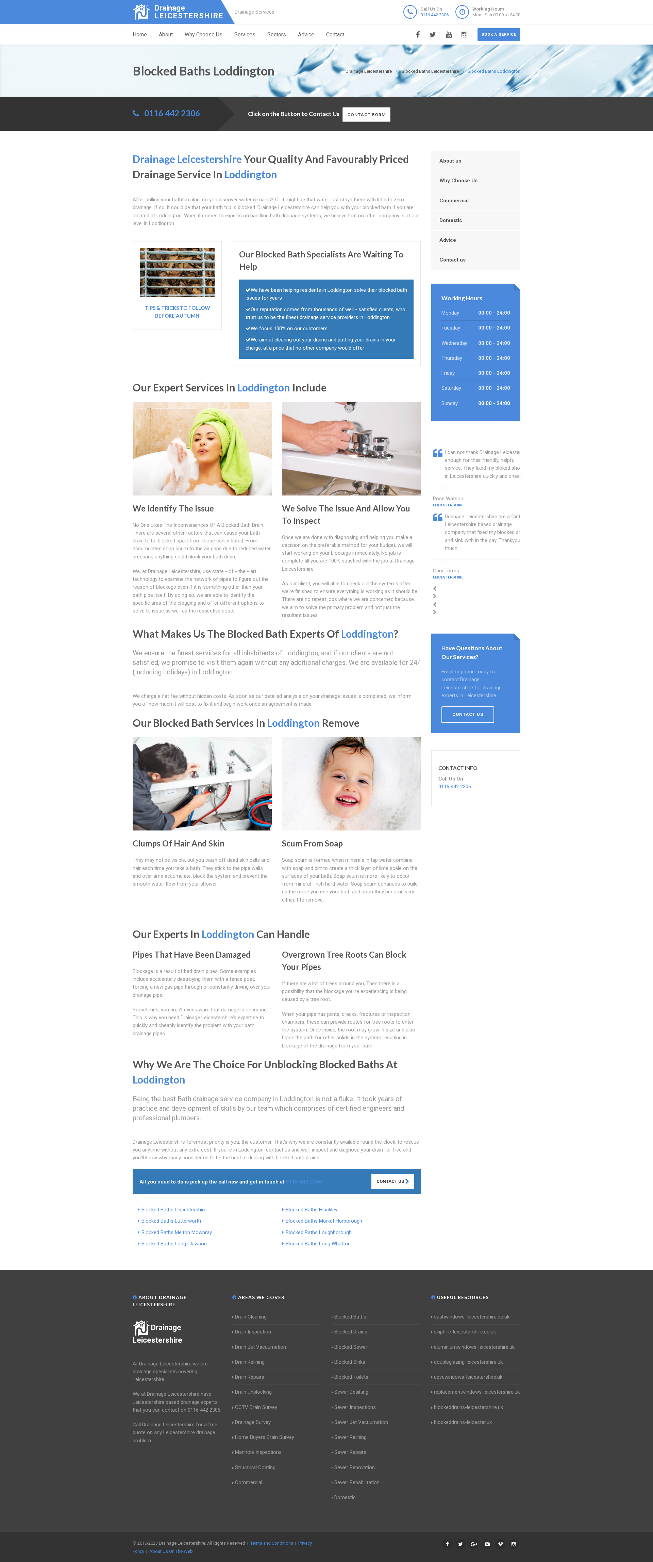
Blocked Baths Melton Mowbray (176, 1232)
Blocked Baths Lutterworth (171, 1221)
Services (244, 34)
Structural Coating (255, 1467)
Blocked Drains (350, 1332)
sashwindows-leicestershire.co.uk (471, 1317)
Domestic (450, 220)
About (166, 34)
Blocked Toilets (351, 1377)
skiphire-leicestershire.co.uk (465, 1332)
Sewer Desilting (351, 1392)
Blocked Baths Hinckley (311, 1210)
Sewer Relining (350, 1437)
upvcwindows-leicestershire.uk (468, 1377)
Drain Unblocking (253, 1392)
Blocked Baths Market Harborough (324, 1221)
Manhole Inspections (258, 1452)
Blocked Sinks (349, 1362)
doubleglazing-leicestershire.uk (468, 1362)
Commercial (454, 201)
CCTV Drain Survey (256, 1407)
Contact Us (390, 1181)
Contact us (452, 260)
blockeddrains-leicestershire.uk (468, 1407)
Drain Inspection (253, 1332)
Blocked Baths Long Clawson (174, 1244)
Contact (335, 34)
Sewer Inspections (355, 1407)
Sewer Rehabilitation (357, 1482)
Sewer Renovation (354, 1467)
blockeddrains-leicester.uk (463, 1422)
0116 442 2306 (434, 14)
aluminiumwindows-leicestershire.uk (474, 1347)
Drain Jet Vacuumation (260, 1347)
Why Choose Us (203, 34)
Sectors (276, 34)
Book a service (499, 34)
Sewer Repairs (350, 1452)
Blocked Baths (350, 1317)
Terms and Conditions (271, 1543)
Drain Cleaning (251, 1317)
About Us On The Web (171, 1551)
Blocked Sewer (350, 1347)
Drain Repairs (249, 1377)
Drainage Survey (253, 1422)
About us (450, 161)
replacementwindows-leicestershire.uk (477, 1392)
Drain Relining (250, 1362)
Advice (306, 34)
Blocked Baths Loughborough (319, 1232)
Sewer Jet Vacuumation (361, 1422)
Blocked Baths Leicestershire (173, 1210)
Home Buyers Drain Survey (264, 1437)
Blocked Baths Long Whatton (318, 1244)
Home (140, 34)
